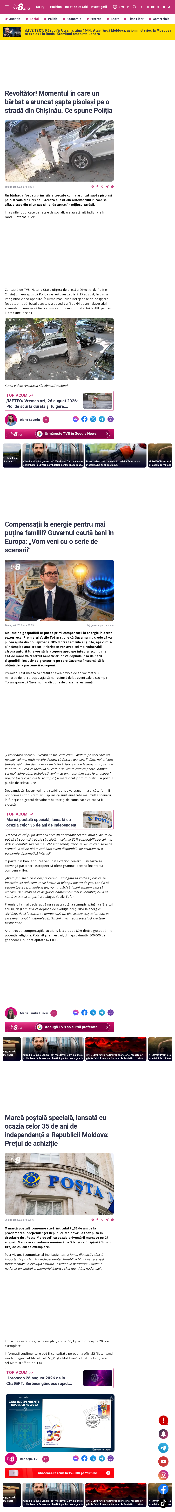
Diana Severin (30, 419)
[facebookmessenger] (92, 186)
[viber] (112, 186)
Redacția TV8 (29, 1459)
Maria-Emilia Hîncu (34, 1013)
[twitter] (101, 186)
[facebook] (97, 186)
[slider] (59, 377)
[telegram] (107, 186)
